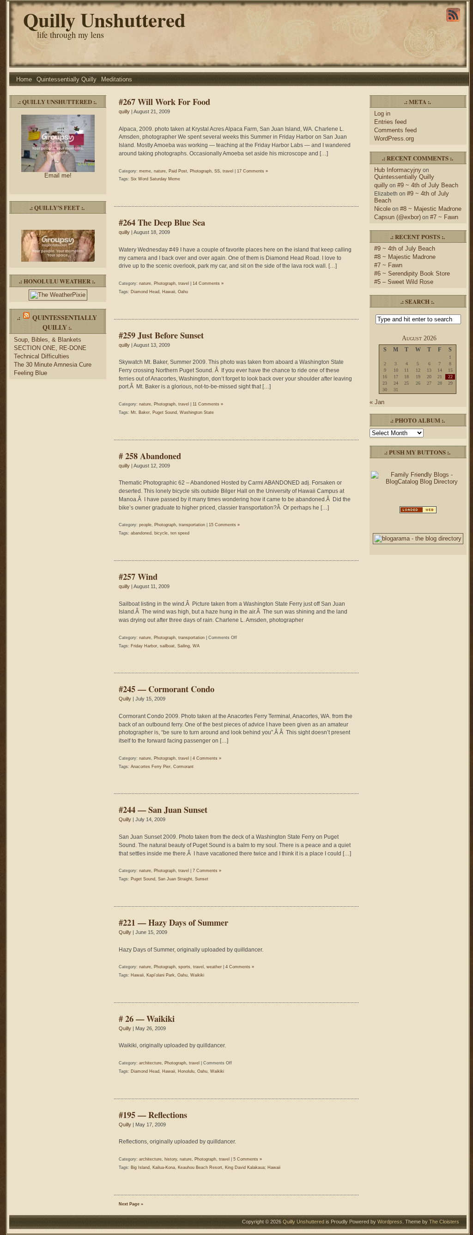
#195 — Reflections (153, 1114)
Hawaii (168, 291)
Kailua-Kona (163, 1167)
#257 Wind (138, 576)
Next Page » (131, 1204)
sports (184, 967)
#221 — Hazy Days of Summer (173, 922)
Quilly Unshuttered (104, 19)
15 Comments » (224, 524)
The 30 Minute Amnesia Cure (52, 364)
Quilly (125, 698)
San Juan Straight (175, 879)
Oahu (183, 291)
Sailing (183, 646)
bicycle (161, 533)
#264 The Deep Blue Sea (162, 222)
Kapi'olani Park (160, 975)
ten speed (179, 533)
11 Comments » (208, 404)
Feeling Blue (30, 372)
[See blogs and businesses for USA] (418, 512)
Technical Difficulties (41, 356)
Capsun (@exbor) (397, 217)
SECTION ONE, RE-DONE (50, 347)
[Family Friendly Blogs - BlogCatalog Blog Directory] (418, 481)
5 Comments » (247, 1159)
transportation (192, 524)
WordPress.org (394, 138)
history (170, 1159)
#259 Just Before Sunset (161, 335)
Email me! (58, 175)
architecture (150, 1063)
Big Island (140, 1167)
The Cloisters (444, 1221)
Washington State (197, 412)
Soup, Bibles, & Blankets (47, 339)
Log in (382, 113)
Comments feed (395, 130)
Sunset (201, 879)
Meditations (116, 79)
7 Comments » (207, 870)
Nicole (382, 208)
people (145, 524)
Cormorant (183, 766)
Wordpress (389, 1221)
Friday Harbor (144, 646)
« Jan (377, 402)
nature (160, 171)
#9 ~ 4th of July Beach (427, 185)
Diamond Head (145, 291)
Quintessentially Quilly (66, 79)
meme (145, 171)
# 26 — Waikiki (147, 1018)
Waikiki (197, 975)
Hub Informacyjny (397, 169)
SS (217, 171)
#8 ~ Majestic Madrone (430, 208)
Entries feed (390, 121)
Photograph (201, 171)
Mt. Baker (140, 412)
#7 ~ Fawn (444, 217)
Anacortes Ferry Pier (150, 766)
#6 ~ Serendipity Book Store (412, 273)
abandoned (141, 533)
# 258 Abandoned (150, 455)
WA (196, 646)
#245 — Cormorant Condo (166, 688)
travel (228, 171)
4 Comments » (207, 758)
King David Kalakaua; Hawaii (252, 1167)
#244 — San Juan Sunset (163, 809)
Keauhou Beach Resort (200, 1167)
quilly (124, 111)
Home (24, 79)
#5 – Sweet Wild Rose (403, 281)
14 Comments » (208, 283)
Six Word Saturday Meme (155, 179)
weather (214, 967)
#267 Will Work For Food (164, 101)
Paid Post (178, 171)
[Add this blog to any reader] (453, 21)
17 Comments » (252, 171)
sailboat (167, 646)
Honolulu (186, 1071)
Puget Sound (164, 412)
